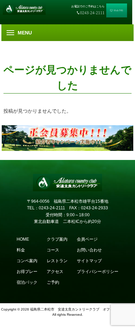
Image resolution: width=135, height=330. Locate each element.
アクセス (55, 271)
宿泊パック (27, 282)
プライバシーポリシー (97, 271)
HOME (23, 239)
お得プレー (27, 271)
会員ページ (87, 239)
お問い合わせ (89, 250)
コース (53, 250)
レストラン (57, 260)
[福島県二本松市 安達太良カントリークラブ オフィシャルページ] (27, 8)
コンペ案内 (27, 260)
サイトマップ (89, 260)
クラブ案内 (57, 239)
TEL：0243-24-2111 (46, 208)
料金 (21, 250)
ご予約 (53, 282)
